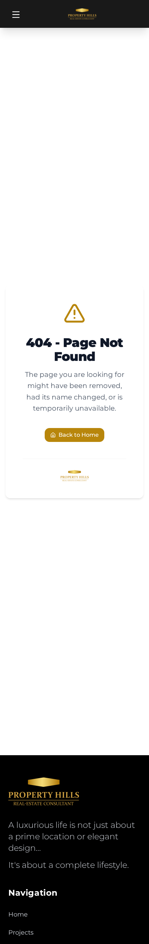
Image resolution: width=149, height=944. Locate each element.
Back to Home (79, 434)
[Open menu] (16, 14)
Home (18, 914)
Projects (21, 932)
